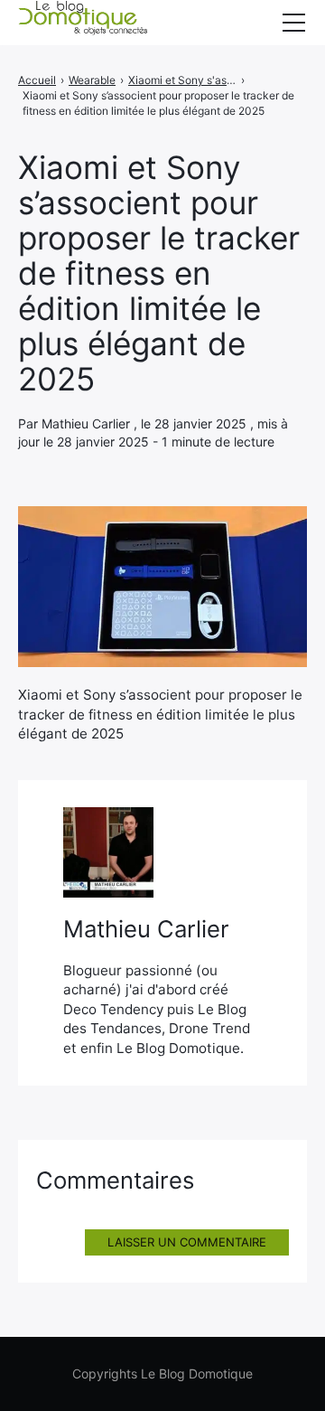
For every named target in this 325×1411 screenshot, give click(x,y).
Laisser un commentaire (186, 1242)
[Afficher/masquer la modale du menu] (293, 22)
